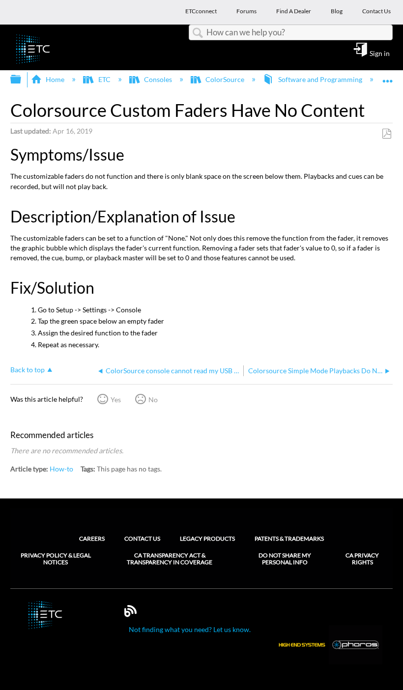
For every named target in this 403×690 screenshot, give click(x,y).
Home (55, 79)
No (153, 399)
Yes (116, 399)
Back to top (27, 370)
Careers (92, 538)
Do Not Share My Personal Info (285, 559)
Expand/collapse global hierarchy (22, 79)
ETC (104, 79)
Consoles (158, 79)
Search (197, 33)
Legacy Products (207, 538)
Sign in (380, 53)
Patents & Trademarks (289, 538)
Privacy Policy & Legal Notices (56, 559)
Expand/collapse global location (387, 76)
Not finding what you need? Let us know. (190, 629)
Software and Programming (320, 79)
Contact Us (142, 538)
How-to (61, 469)
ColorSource (225, 79)
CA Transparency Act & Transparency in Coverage (169, 559)
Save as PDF (386, 134)
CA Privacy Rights (362, 559)
